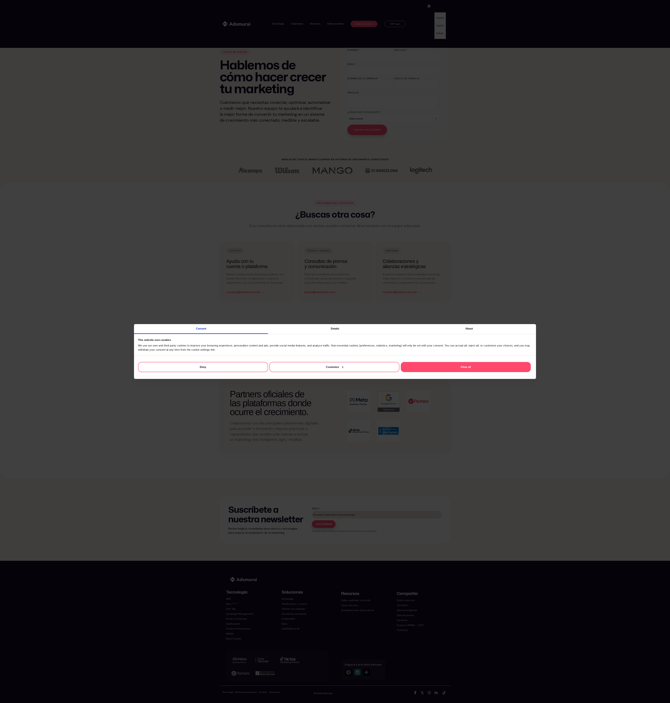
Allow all (465, 366)
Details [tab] (335, 328)
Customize (332, 366)
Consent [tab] (201, 328)
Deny (203, 366)
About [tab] (469, 328)
